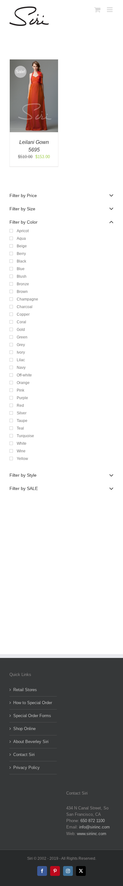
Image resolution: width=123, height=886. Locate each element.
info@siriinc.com (94, 827)
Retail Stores (25, 689)
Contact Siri (24, 754)
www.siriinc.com (91, 833)
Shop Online (24, 728)
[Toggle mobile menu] (110, 9)
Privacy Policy (26, 767)
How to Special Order (32, 702)
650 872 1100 (92, 820)
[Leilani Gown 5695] (34, 62)
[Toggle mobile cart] (97, 9)
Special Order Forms (32, 715)
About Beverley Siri (31, 741)
